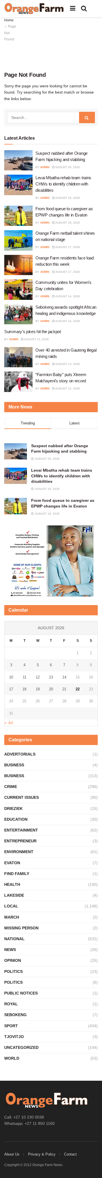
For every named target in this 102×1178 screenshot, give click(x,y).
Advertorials (19, 754)
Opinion (12, 960)
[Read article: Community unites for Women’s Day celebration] (18, 289)
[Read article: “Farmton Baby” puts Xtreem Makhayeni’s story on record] (18, 382)
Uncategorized (21, 1047)
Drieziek (13, 808)
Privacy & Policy (42, 1154)
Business (14, 765)
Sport (11, 1026)
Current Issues (21, 797)
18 (24, 689)
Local (11, 906)
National (14, 938)
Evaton (12, 863)
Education (15, 819)
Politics (13, 971)
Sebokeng (15, 1014)
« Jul (9, 722)
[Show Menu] (72, 8)
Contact (70, 1154)
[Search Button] (84, 8)
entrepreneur (20, 841)
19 (38, 689)
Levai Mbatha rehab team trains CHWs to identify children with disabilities (63, 184)
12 (38, 677)
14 (64, 677)
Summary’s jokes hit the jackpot (32, 331)
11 (24, 677)
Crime (10, 786)
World (11, 1058)
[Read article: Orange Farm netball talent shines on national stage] (18, 240)
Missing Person (21, 928)
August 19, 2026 (67, 197)
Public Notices (21, 993)
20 (51, 689)
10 (11, 677)
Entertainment (21, 830)
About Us (12, 1154)
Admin (44, 167)
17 (11, 689)
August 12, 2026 (67, 388)
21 (64, 689)
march (11, 917)
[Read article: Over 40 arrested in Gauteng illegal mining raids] (18, 357)
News (10, 949)
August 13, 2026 (36, 339)
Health (12, 884)
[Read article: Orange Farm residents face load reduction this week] (18, 265)
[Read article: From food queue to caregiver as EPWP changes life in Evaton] (18, 216)
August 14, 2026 (67, 296)
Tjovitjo (14, 1036)
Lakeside (14, 895)
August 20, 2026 (67, 167)
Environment (18, 851)
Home (9, 20)
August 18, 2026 (67, 222)
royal (11, 1004)
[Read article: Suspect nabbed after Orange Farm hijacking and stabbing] (18, 160)
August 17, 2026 (67, 247)
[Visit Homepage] (34, 8)
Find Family (16, 873)
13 (51, 677)
